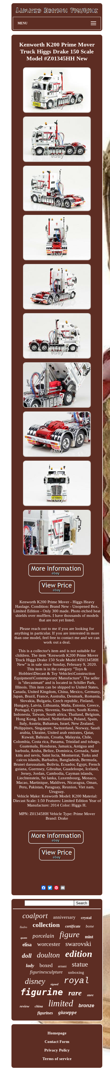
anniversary (64, 917)
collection (46, 924)
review (24, 1006)
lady (30, 965)
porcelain (43, 936)
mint (89, 936)
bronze (86, 1005)
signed (54, 984)
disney (35, 981)
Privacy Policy (57, 1050)
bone (90, 926)
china (39, 1006)
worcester (48, 944)
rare (75, 992)
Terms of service (57, 1059)
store (90, 995)
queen (24, 937)
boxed (46, 965)
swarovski (78, 943)
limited (60, 1003)
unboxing (76, 972)
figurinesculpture (46, 972)
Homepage (57, 1033)
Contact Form (57, 1041)
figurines (45, 1013)
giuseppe (67, 1012)
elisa (27, 944)
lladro (23, 927)
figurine (41, 992)
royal (76, 981)
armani (62, 966)
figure (70, 934)
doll (27, 955)
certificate (72, 926)
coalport (35, 916)
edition (78, 954)
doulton (48, 955)
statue (80, 964)
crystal (86, 918)
